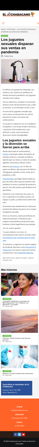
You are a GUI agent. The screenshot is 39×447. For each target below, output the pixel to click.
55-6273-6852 (19, 426)
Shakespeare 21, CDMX (19, 418)
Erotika (5, 154)
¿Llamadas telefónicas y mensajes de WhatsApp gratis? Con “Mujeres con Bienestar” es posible (16, 302)
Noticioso (4, 36)
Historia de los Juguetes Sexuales (16, 258)
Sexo (10, 260)
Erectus (16, 166)
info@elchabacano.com (19, 410)
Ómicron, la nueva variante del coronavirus (18, 373)
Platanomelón (8, 179)
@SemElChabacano (26, 253)
